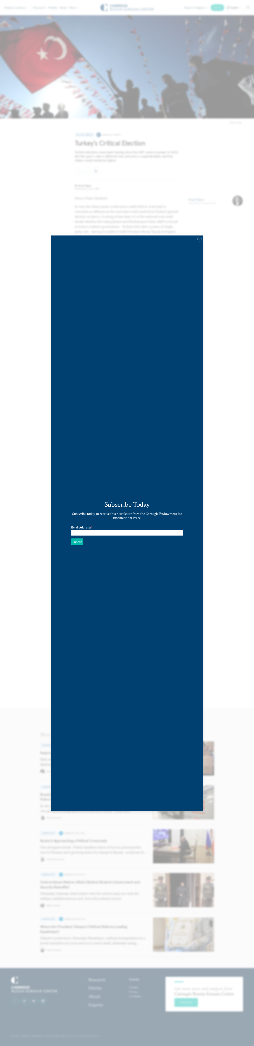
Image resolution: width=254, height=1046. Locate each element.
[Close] (199, 239)
